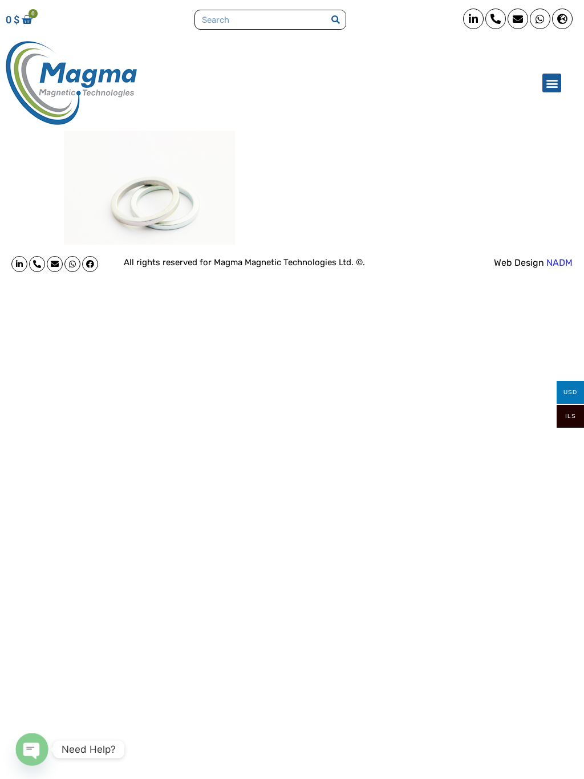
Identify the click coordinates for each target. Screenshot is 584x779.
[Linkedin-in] (473, 19)
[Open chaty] (31, 749)
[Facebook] (90, 264)
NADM (559, 262)
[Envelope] (518, 19)
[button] (551, 83)
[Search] (336, 19)
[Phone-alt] (495, 19)
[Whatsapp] (540, 19)
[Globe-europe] (562, 19)
